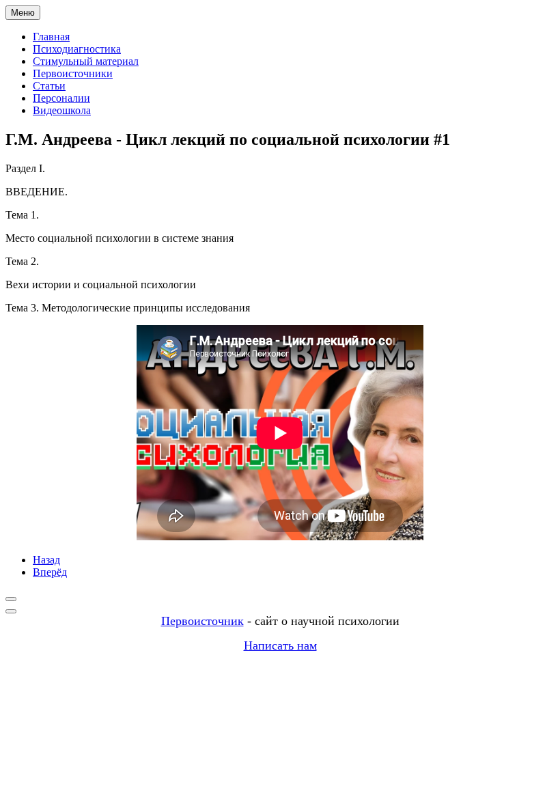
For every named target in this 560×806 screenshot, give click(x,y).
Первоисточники (73, 73)
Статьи (49, 86)
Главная (51, 36)
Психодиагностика (77, 49)
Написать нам (280, 645)
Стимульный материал (86, 61)
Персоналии (61, 98)
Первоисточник (202, 621)
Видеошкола (62, 110)
